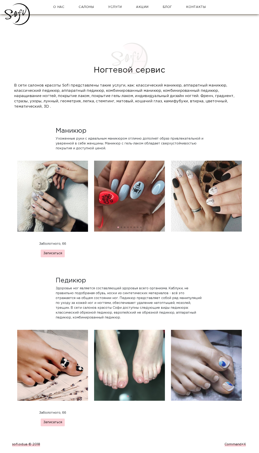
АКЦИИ (142, 7)
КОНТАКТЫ (196, 7)
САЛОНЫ (86, 7)
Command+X (235, 444)
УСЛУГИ (115, 7)
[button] (118, 227)
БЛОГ (167, 7)
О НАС (58, 7)
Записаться (52, 253)
